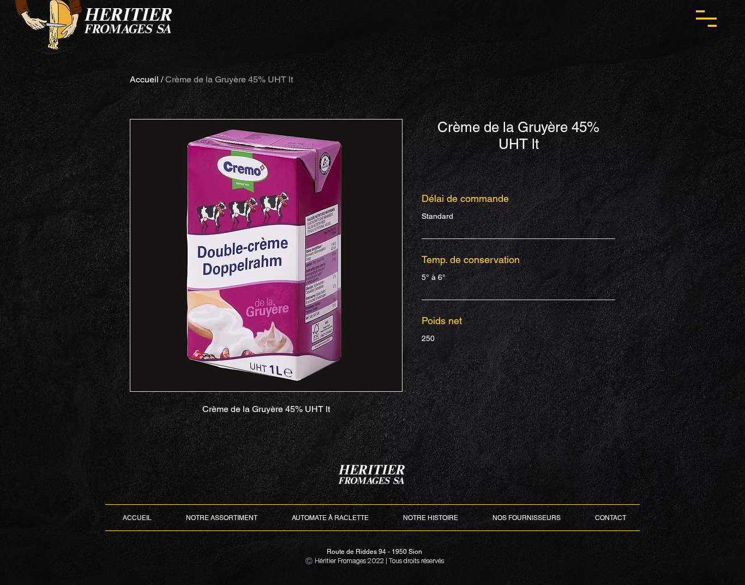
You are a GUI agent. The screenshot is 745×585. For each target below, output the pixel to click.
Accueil (144, 79)
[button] (706, 18)
